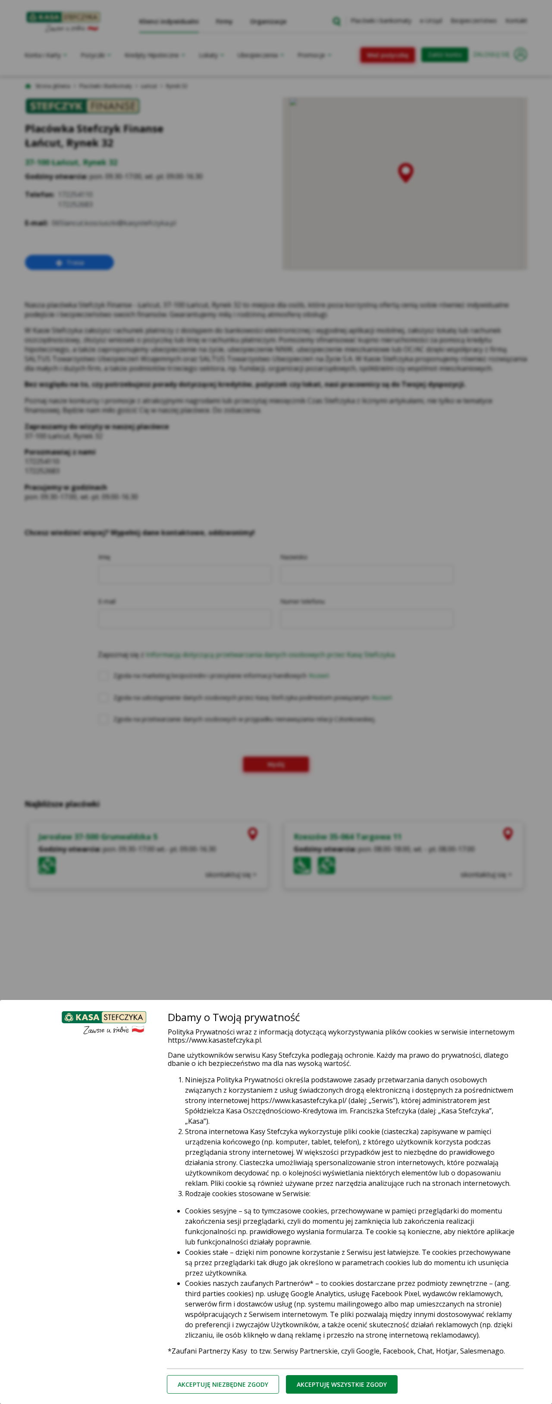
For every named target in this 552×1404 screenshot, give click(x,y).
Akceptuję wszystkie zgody (342, 1384)
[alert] (276, 702)
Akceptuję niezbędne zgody (223, 1384)
